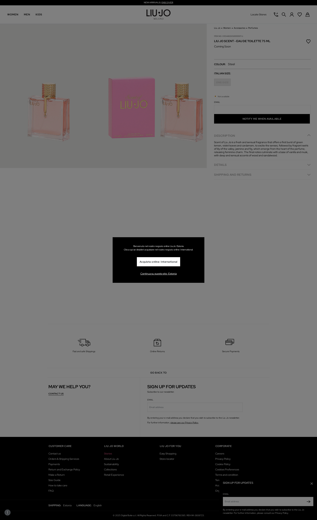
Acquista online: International (158, 262)
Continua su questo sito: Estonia (158, 273)
